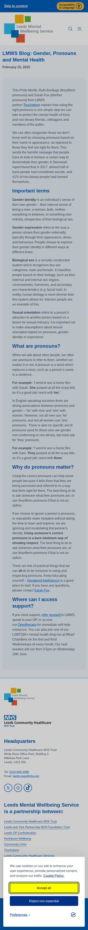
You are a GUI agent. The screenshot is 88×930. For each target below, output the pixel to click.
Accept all (44, 887)
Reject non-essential (44, 901)
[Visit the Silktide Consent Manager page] (73, 915)
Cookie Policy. (53, 875)
